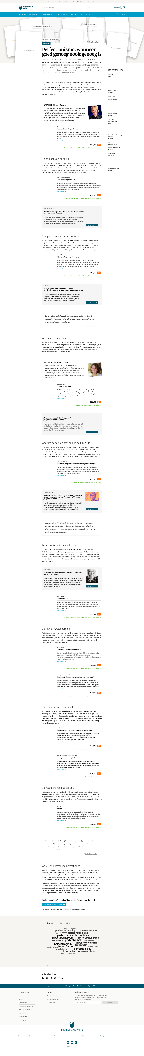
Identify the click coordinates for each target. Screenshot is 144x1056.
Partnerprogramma (25, 1020)
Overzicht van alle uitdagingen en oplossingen (72, 909)
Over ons (21, 996)
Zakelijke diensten (52, 996)
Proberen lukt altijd (51, 523)
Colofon (54, 1036)
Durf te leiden (112, 90)
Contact (21, 999)
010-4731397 (121, 14)
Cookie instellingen (80, 1036)
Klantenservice (24, 992)
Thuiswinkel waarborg (26, 1036)
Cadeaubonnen (51, 1003)
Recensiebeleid (23, 1016)
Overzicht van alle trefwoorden (50, 909)
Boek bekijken (60, 141)
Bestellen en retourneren (26, 1006)
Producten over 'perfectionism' (53, 904)
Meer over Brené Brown (66, 120)
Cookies (69, 1036)
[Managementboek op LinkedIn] (68, 1042)
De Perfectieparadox (91, 854)
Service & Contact (112, 1036)
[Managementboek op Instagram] (76, 1042)
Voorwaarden (23, 1003)
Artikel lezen (91, 225)
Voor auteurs (23, 1013)
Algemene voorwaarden (42, 1036)
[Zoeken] (88, 7)
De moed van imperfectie (90, 326)
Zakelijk (49, 992)
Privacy (62, 1036)
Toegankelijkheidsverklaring (96, 1036)
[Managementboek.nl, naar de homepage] (26, 9)
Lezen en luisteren (24, 1009)
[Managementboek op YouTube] (72, 1042)
